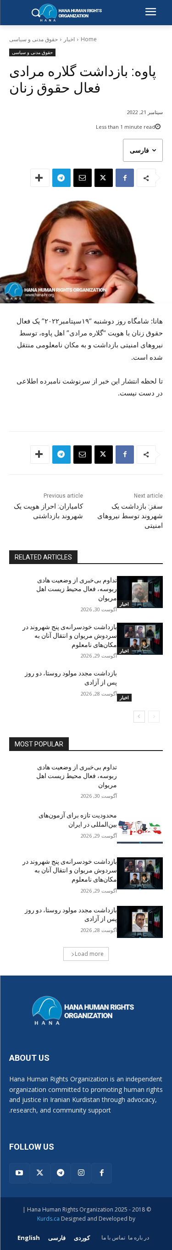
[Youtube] (19, 1173)
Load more (89, 954)
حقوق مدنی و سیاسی (33, 39)
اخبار (69, 39)
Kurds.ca (48, 1219)
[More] (40, 178)
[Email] (82, 178)
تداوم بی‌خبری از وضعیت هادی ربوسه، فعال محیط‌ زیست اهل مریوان (76, 589)
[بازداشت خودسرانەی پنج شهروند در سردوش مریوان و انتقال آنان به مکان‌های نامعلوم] (140, 639)
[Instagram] (81, 1173)
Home (89, 39)
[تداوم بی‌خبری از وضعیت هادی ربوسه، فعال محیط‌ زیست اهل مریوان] (140, 592)
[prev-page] (154, 717)
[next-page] (139, 717)
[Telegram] (61, 178)
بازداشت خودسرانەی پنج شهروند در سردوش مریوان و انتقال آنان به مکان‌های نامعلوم (69, 635)
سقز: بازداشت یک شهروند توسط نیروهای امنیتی (130, 516)
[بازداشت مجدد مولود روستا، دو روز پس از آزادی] (140, 685)
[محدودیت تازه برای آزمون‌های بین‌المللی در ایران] (140, 827)
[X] (103, 178)
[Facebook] (125, 178)
